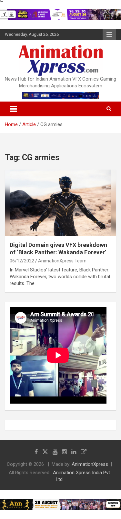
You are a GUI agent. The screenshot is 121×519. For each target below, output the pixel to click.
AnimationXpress (90, 464)
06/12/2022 (22, 260)
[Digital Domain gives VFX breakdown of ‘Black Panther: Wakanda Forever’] (60, 202)
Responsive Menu (109, 34)
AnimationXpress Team (62, 260)
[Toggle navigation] (13, 109)
